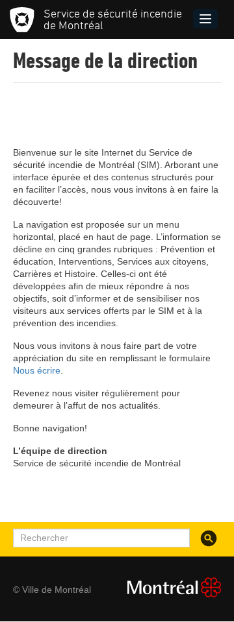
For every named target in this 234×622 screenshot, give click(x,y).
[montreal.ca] (169, 587)
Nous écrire (36, 370)
